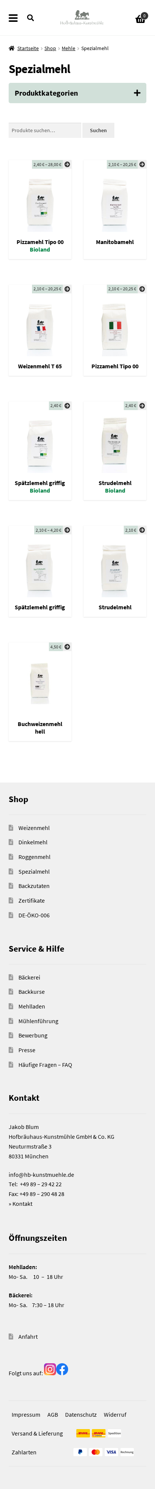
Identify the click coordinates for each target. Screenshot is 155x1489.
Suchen (98, 130)
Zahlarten (24, 1452)
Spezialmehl (34, 871)
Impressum (26, 1414)
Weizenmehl (34, 827)
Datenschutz (81, 1414)
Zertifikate (31, 900)
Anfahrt (28, 1336)
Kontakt (22, 1203)
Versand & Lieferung (37, 1433)
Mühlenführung (38, 1021)
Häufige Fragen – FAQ (45, 1064)
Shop (50, 48)
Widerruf (115, 1414)
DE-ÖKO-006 (34, 915)
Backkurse (31, 991)
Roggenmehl (34, 856)
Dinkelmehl (32, 842)
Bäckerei (29, 977)
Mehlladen (31, 1006)
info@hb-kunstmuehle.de (41, 1174)
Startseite (28, 48)
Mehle (68, 48)
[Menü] (18, 17)
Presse (26, 1050)
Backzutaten (34, 885)
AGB (52, 1414)
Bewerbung (32, 1035)
